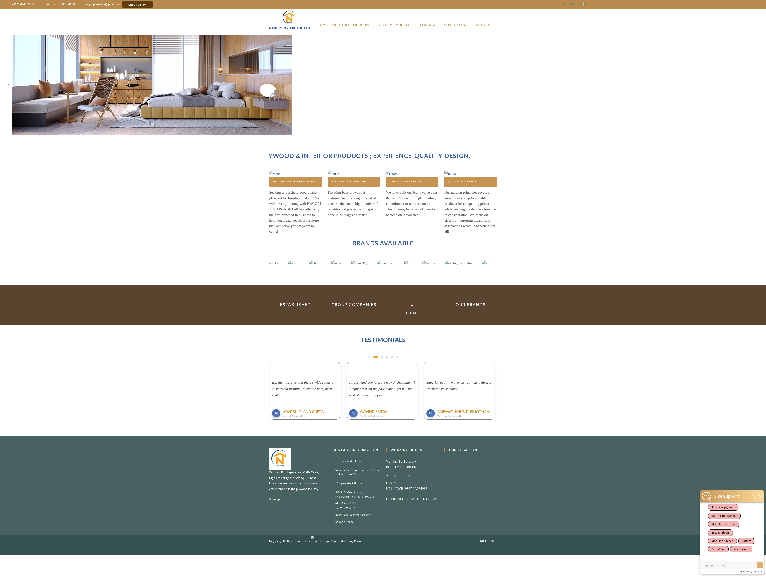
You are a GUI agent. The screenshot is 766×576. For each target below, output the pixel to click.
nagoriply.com (344, 521)
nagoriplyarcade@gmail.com (102, 4)
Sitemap (274, 499)
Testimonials (426, 25)
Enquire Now (137, 4)
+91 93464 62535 (22, 4)
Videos (402, 25)
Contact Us (484, 25)
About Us (340, 25)
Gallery (383, 25)
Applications (456, 25)
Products (362, 25)
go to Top (487, 541)
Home (323, 25)
